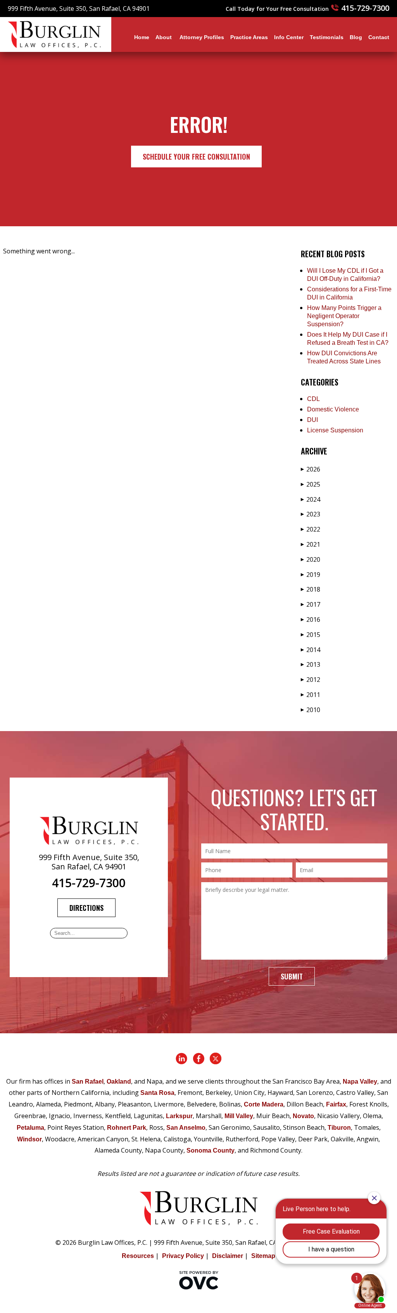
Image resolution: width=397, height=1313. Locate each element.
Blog (356, 37)
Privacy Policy (183, 1256)
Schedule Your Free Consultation (196, 156)
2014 (310, 649)
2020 (310, 559)
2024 (310, 499)
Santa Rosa (157, 1092)
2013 (310, 664)
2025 (310, 484)
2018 (310, 589)
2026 (310, 469)
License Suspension (335, 430)
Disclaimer (227, 1256)
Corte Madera (263, 1104)
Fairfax (336, 1104)
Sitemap (263, 1256)
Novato (303, 1116)
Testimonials (326, 37)
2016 (310, 619)
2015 (310, 634)
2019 (310, 574)
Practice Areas (249, 37)
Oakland (119, 1081)
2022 (310, 529)
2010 (310, 710)
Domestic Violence (333, 409)
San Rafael (88, 1081)
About (164, 37)
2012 (310, 679)
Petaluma (30, 1127)
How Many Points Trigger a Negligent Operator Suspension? (344, 316)
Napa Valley (360, 1081)
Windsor (29, 1139)
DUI (312, 419)
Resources (138, 1256)
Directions (86, 908)
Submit (292, 976)
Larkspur (179, 1116)
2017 (310, 604)
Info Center (289, 37)
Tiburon (339, 1127)
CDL (313, 399)
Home (141, 37)
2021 (310, 544)
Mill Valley (238, 1116)
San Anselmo (185, 1127)
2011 (310, 694)
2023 (310, 514)
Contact (378, 37)
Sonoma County (210, 1150)
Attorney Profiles (202, 37)
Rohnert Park (126, 1127)
